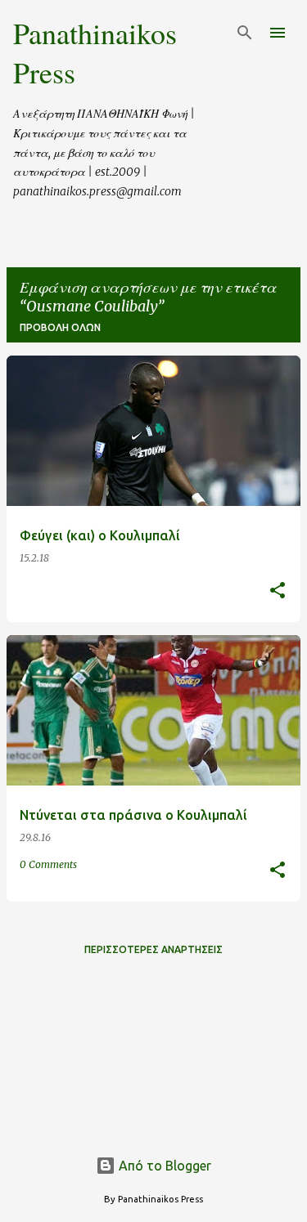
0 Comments (48, 864)
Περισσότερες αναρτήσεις (153, 949)
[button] (277, 591)
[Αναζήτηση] (245, 32)
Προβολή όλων (60, 327)
